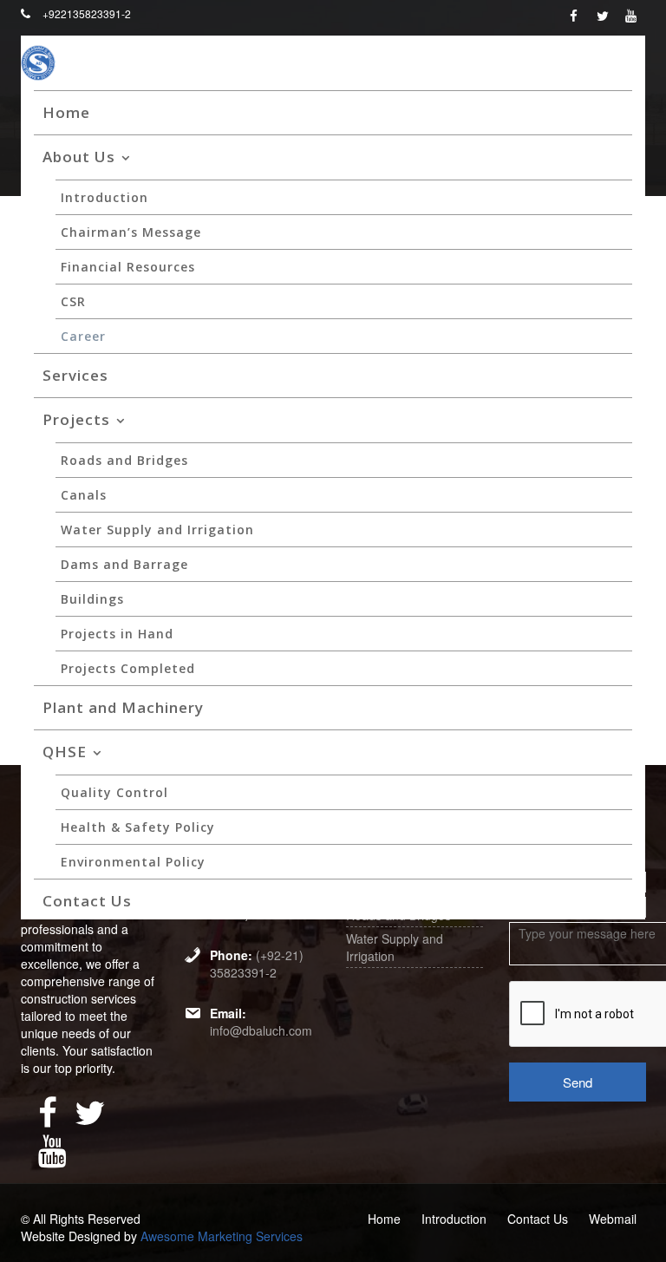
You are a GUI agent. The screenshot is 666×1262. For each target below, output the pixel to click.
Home (66, 112)
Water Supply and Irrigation (157, 529)
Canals (84, 495)
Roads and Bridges (124, 460)
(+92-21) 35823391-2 (257, 963)
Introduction (104, 197)
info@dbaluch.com (261, 1030)
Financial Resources (128, 266)
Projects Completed (128, 668)
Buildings (92, 599)
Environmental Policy (133, 861)
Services (75, 375)
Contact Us (87, 901)
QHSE (64, 752)
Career (83, 336)
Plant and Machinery (123, 707)
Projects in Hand (117, 633)
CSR (73, 301)
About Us (78, 157)
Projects (76, 419)
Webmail (613, 1218)
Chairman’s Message (131, 232)
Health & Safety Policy (138, 827)
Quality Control (114, 792)
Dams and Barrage (124, 564)
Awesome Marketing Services (221, 1236)
